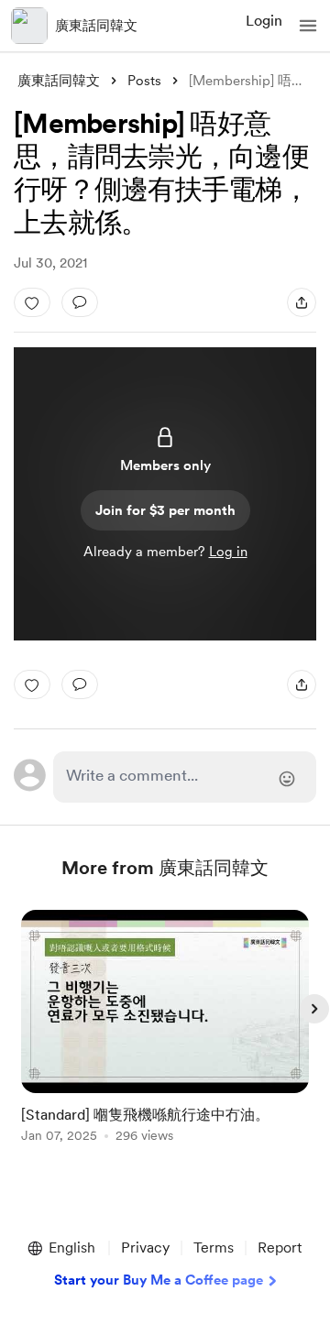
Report (280, 1247)
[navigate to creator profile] (29, 25)
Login (264, 20)
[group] (165, 1037)
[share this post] (301, 302)
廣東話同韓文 (96, 25)
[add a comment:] (79, 302)
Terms (213, 1247)
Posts (144, 80)
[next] (314, 1008)
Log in (228, 551)
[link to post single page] (165, 1029)
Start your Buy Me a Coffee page (158, 1280)
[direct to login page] (184, 777)
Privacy (145, 1247)
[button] (308, 26)
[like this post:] (32, 302)
